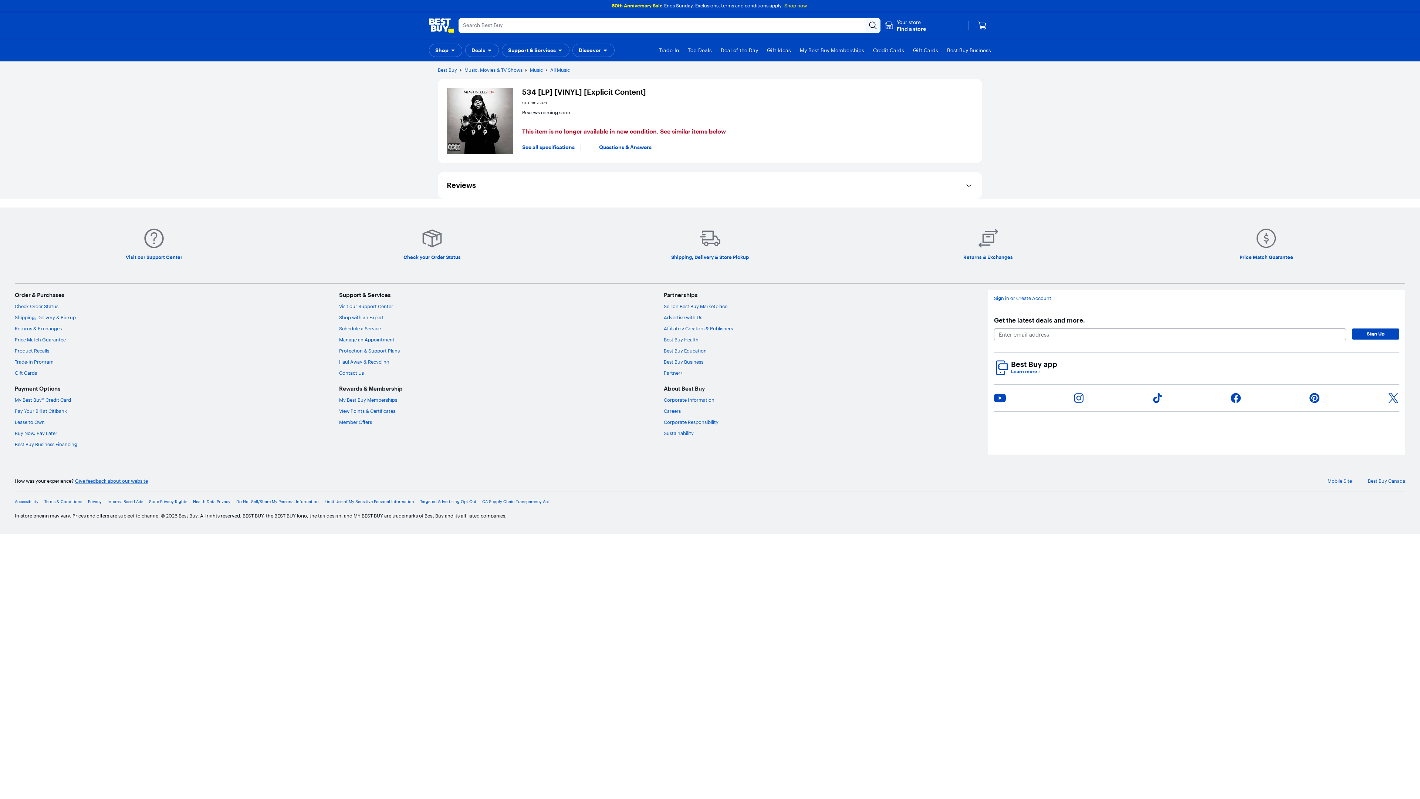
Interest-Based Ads (125, 501)
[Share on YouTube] (1000, 398)
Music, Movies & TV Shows (493, 70)
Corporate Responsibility (691, 422)
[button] (905, 25)
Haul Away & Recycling (364, 362)
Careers (672, 411)
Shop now (795, 6)
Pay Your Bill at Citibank (41, 411)
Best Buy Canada (1386, 481)
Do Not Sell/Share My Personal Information (277, 501)
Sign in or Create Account (1022, 298)
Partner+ (673, 373)
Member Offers (355, 422)
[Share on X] (1393, 398)
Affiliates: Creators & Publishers (698, 328)
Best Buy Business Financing (46, 444)
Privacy (95, 501)
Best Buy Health (681, 340)
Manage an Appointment (367, 340)
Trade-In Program (34, 362)
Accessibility (26, 501)
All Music (560, 70)
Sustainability (679, 433)
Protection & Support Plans (369, 351)
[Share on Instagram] (1079, 398)
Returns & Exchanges (38, 328)
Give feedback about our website (111, 481)
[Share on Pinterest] (1315, 398)
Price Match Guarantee (40, 340)
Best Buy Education (685, 351)
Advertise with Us (683, 317)
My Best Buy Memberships (368, 400)
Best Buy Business (683, 362)
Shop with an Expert (361, 317)
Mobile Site (1340, 481)
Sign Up (1375, 334)
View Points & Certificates (367, 411)
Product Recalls (32, 351)
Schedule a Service (360, 328)
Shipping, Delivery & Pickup (45, 317)
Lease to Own (30, 422)
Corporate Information (689, 400)
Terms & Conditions (63, 501)
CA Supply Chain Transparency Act (515, 501)
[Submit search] (873, 25)
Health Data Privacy (211, 501)
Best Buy (447, 70)
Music (536, 70)
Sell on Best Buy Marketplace (695, 306)
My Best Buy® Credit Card (43, 400)
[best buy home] (441, 25)
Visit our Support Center (366, 306)
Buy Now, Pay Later (36, 433)
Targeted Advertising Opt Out (448, 501)
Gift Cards (26, 373)
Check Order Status (36, 306)
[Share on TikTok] (1157, 398)
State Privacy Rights (168, 501)
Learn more (1025, 371)
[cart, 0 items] (982, 25)
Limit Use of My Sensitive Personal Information (369, 501)
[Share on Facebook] (1236, 398)
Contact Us (351, 373)
